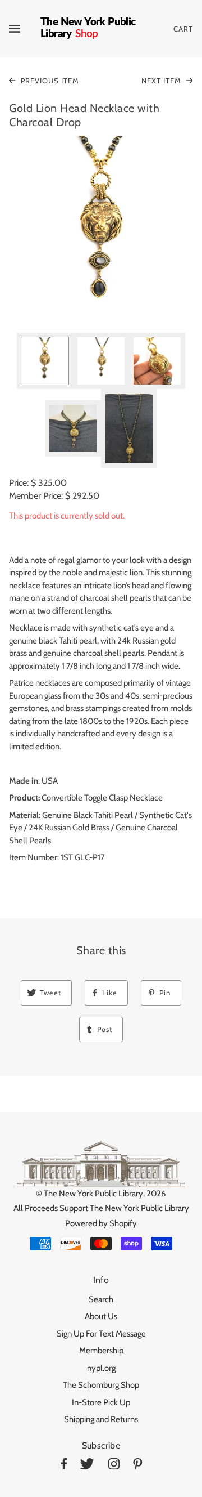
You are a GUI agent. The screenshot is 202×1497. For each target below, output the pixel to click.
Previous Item (49, 80)
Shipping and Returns (101, 1419)
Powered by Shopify (101, 1223)
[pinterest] (137, 1465)
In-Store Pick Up (101, 1402)
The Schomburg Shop (101, 1385)
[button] (101, 228)
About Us (101, 1316)
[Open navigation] (24, 28)
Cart (183, 28)
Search (101, 1299)
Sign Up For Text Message (101, 1334)
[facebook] (63, 1465)
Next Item (162, 80)
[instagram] (113, 1465)
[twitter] (87, 1465)
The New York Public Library (93, 1193)
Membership (101, 1351)
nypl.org (101, 1368)
